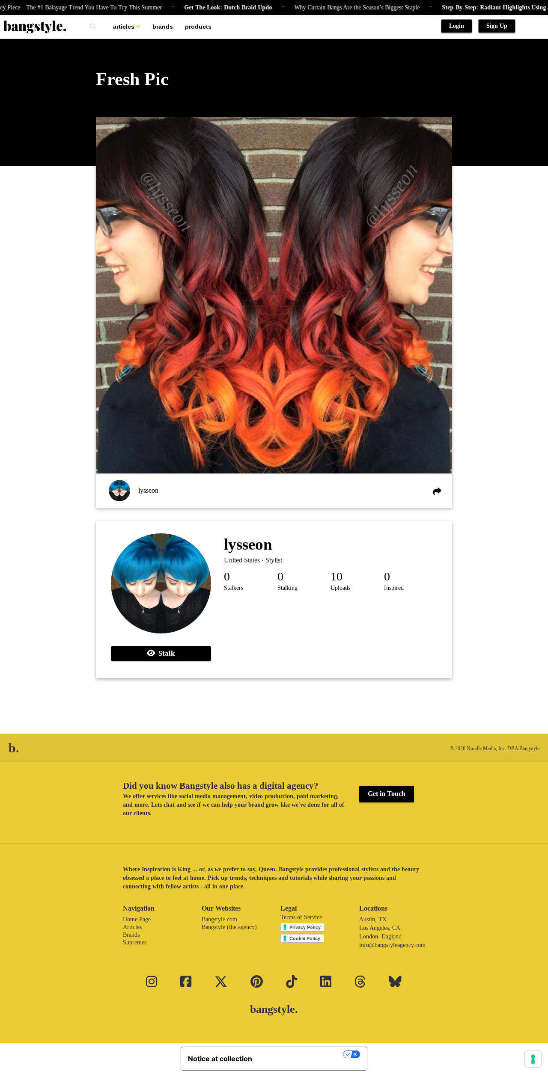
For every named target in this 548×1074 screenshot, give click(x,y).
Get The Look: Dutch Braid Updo (204, 7)
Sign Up (496, 26)
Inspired (394, 588)
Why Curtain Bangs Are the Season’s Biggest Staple (333, 7)
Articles (123, 26)
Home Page (137, 919)
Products (198, 26)
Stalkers (233, 588)
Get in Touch (386, 793)
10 (336, 576)
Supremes (134, 942)
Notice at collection (220, 1058)
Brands (162, 26)
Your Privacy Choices (301, 1054)
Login (456, 26)
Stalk (165, 653)
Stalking (287, 588)
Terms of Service (301, 917)
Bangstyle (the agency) (229, 927)
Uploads (340, 588)
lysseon (148, 490)
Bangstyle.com (219, 919)
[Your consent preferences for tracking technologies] (533, 1059)
